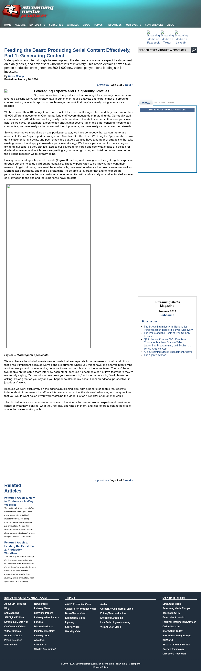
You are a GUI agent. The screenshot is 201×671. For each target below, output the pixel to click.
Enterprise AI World (173, 617)
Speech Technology (173, 649)
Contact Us (40, 644)
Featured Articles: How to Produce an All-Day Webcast (19, 501)
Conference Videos (15, 626)
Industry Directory (44, 631)
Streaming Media (172, 604)
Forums (38, 622)
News (171, 102)
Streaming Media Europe (176, 608)
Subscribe (56, 24)
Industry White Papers (46, 617)
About (171, 24)
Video (86, 24)
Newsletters (41, 604)
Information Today (173, 631)
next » (129, 84)
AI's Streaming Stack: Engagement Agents (168, 351)
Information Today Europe (177, 635)
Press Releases (13, 640)
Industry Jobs (41, 635)
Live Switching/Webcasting (115, 622)
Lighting (69, 622)
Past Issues (150, 321)
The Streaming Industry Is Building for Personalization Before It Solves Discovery (168, 328)
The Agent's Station (155, 355)
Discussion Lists (43, 626)
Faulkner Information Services (179, 622)
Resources (114, 24)
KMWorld (168, 640)
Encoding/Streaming (111, 617)
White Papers (43, 613)
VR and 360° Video (110, 627)
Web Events (133, 24)
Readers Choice (13, 635)
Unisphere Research (174, 653)
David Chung (16, 76)
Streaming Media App (16, 622)
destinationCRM (171, 613)
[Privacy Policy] (101, 667)
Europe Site (37, 24)
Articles (73, 24)
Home (7, 24)
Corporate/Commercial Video (116, 608)
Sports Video (72, 627)
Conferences (154, 24)
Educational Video (75, 617)
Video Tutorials (12, 631)
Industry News (42, 608)
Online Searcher (172, 626)
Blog (6, 608)
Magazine (11, 613)
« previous (102, 84)
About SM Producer (15, 604)
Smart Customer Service (176, 644)
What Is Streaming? (45, 649)
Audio (103, 604)
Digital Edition (14, 617)
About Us (39, 640)
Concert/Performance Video (80, 608)
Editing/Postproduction (113, 613)
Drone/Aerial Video (75, 613)
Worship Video (73, 631)
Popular (146, 103)
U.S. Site (20, 24)
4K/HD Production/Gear (78, 604)
